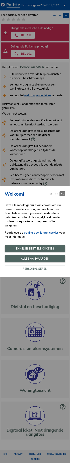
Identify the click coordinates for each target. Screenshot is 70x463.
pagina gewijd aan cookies (41, 232)
